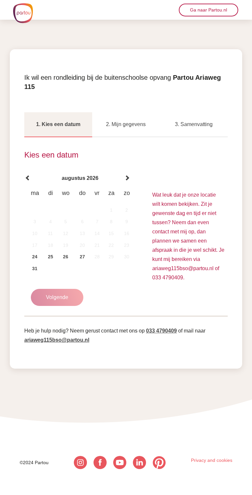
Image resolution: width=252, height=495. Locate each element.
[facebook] (100, 462)
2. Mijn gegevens (126, 124)
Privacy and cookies (211, 460)
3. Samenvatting (194, 124)
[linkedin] (139, 462)
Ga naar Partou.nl (208, 9)
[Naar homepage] (23, 13)
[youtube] (119, 462)
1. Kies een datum (58, 124)
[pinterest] (159, 462)
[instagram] (80, 462)
